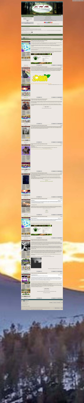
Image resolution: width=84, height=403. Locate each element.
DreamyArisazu (60, 268)
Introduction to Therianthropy (42, 34)
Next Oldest (23, 299)
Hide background (81, 0)
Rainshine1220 (60, 84)
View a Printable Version (25, 302)
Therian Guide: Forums (25, 34)
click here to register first (44, 30)
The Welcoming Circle (33, 34)
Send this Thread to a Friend (25, 303)
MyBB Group (29, 309)
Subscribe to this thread (24, 304)
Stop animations (77, 0)
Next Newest (26, 299)
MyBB (24, 309)
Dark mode (74, 0)
